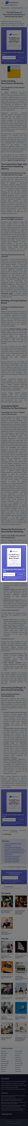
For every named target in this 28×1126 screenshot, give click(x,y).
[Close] (24, 546)
